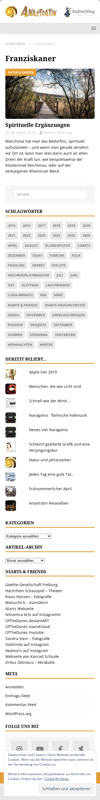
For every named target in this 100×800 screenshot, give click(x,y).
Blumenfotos (57, 245)
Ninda (13, 315)
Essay (37, 255)
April (12, 245)
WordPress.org (18, 713)
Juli (60, 275)
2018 (56, 225)
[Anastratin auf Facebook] (60, 749)
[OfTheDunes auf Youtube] (39, 749)
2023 (41, 235)
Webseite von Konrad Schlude (32, 656)
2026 (86, 235)
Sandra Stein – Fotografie (27, 638)
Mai (43, 295)
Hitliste (59, 265)
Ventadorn (65, 335)
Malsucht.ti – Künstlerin (26, 602)
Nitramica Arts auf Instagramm (33, 614)
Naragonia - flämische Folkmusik (58, 415)
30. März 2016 (22, 132)
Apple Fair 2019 (43, 371)
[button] (93, 28)
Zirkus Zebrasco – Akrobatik (29, 662)
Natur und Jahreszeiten (50, 459)
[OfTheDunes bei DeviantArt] (81, 749)
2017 (41, 225)
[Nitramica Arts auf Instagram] (19, 749)
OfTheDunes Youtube (24, 632)
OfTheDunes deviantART (27, 620)
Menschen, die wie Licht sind (55, 386)
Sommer (15, 335)
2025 (71, 235)
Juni (74, 275)
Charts (84, 245)
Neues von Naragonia (48, 429)
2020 (86, 225)
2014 (11, 225)
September (63, 325)
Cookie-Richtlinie (56, 778)
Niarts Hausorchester (65, 305)
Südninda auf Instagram (27, 644)
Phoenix (15, 325)
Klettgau (30, 285)
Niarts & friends (23, 305)
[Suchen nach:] (50, 194)
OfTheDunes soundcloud (27, 626)
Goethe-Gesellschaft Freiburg (31, 584)
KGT (11, 285)
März (58, 295)
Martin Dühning (58, 132)
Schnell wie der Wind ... (50, 400)
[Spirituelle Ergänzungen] (50, 94)
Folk (76, 255)
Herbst (38, 265)
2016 (26, 225)
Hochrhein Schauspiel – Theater (33, 590)
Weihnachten (20, 344)
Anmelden (14, 686)
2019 (71, 225)
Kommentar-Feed (20, 704)
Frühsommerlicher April (50, 488)
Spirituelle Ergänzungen (37, 124)
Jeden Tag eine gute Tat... (51, 474)
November (35, 315)
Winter (46, 344)
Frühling (16, 265)
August (31, 245)
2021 (11, 235)
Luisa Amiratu (20, 295)
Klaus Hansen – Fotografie (28, 596)
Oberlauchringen (68, 315)
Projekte (38, 325)
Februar (57, 255)
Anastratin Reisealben (49, 503)
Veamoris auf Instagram (26, 650)
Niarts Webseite (19, 608)
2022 (26, 235)
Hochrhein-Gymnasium (28, 275)
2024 (56, 235)
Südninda (38, 335)
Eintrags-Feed (17, 695)
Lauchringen (58, 285)
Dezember (16, 255)
